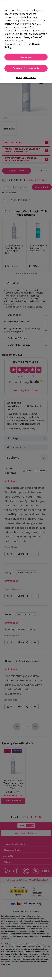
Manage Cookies (26, 77)
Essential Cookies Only (26, 68)
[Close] (49, 4)
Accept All (26, 57)
